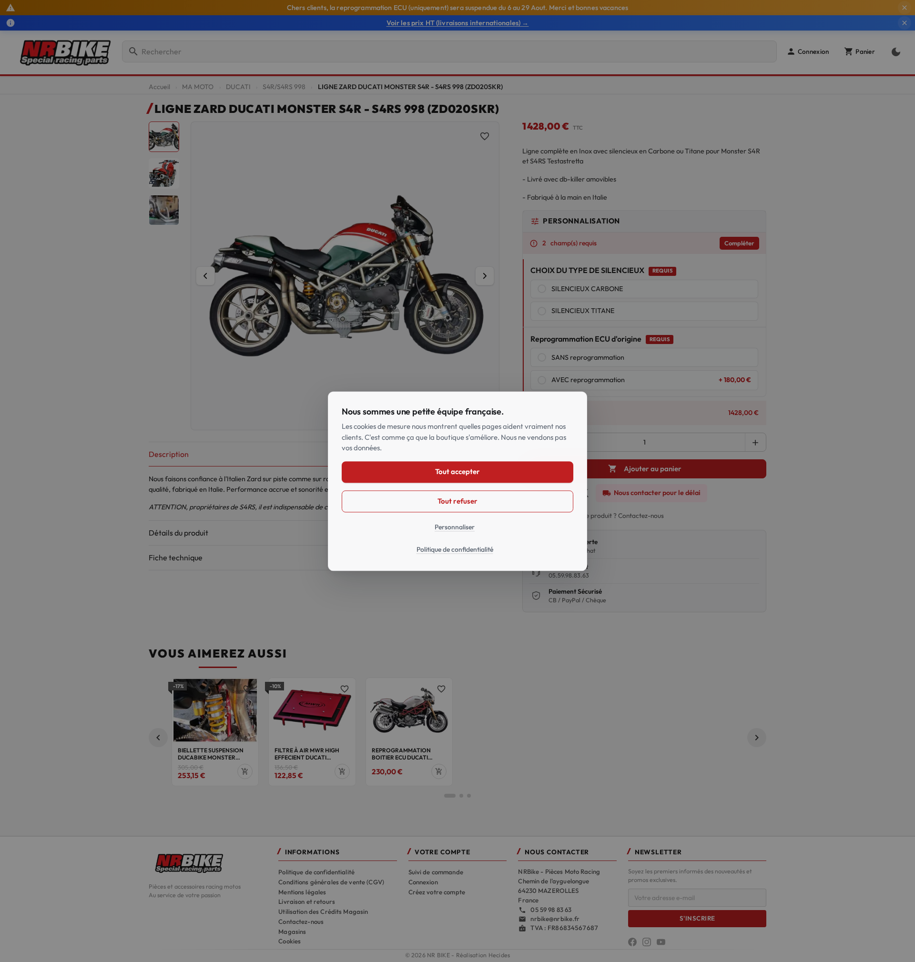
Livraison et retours (306, 901)
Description (169, 454)
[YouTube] (661, 942)
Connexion (423, 882)
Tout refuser (457, 501)
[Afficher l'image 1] (164, 137)
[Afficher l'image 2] (164, 173)
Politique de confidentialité (316, 872)
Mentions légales (302, 892)
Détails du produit (178, 532)
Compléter (739, 243)
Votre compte (442, 852)
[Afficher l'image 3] (164, 210)
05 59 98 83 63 (550, 909)
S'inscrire (697, 918)
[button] (807, 51)
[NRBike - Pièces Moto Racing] (208, 862)
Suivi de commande (435, 872)
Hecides (499, 955)
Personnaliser (455, 527)
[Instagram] (646, 942)
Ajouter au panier (644, 468)
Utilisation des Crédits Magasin (323, 911)
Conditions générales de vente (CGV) (331, 882)
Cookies (289, 941)
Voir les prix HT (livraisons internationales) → (457, 23)
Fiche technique (176, 557)
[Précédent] (205, 275)
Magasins (292, 931)
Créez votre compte (436, 892)
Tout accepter (457, 471)
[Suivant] (484, 275)
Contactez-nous (301, 921)
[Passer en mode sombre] (894, 51)
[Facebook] (632, 942)
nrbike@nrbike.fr (555, 918)
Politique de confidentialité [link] (455, 549)
